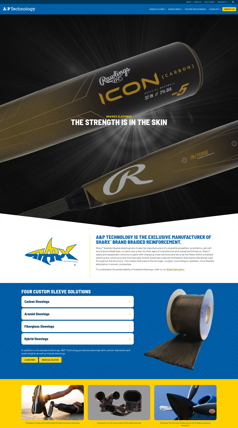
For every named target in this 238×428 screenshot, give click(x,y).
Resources (222, 2)
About (188, 2)
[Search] (233, 2)
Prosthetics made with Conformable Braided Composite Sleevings (52, 423)
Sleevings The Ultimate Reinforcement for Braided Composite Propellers (185, 424)
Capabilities (214, 9)
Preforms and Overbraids (195, 9)
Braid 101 (197, 2)
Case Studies (209, 2)
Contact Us (229, 9)
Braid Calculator (50, 360)
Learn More (29, 360)
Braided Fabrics (174, 9)
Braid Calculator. (176, 269)
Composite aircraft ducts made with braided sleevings (119, 423)
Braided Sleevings (157, 9)
